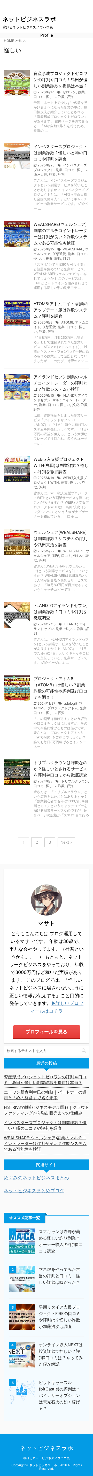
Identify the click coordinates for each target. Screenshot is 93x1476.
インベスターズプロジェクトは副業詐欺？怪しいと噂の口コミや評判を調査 (60, 153)
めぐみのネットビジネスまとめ (36, 1177)
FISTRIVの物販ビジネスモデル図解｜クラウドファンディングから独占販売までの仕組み (46, 1110)
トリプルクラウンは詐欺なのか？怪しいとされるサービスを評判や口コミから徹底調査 (60, 769)
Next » (66, 842)
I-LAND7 (69, 395)
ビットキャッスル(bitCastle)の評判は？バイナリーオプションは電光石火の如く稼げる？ (59, 1395)
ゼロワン (69, 92)
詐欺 (61, 97)
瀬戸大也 (40, 174)
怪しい (51, 97)
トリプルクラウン (74, 781)
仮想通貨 (59, 254)
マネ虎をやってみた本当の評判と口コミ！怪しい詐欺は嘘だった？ (59, 1276)
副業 (81, 92)
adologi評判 (73, 703)
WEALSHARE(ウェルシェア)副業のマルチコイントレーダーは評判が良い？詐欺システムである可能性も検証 (45, 1143)
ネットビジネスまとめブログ (34, 1190)
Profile (46, 35)
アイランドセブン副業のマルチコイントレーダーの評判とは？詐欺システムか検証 (60, 383)
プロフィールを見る (46, 1031)
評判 (70, 97)
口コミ (39, 97)
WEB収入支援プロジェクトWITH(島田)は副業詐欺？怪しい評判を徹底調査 (61, 465)
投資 (49, 258)
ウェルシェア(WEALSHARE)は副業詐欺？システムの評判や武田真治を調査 (60, 538)
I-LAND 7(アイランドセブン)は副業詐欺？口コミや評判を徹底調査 (61, 611)
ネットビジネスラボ (29, 19)
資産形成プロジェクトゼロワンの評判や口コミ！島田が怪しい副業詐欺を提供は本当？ (60, 79)
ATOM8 (67, 322)
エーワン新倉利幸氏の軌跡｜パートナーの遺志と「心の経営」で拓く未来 (45, 1094)
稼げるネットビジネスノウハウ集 (46, 1458)
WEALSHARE (73, 249)
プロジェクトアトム (63, 708)
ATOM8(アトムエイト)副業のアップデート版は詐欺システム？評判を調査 (61, 310)
